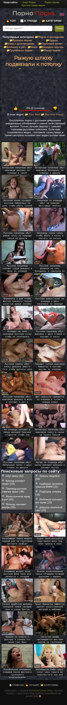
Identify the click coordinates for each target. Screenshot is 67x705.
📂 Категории (51, 20)
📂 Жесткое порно (52, 114)
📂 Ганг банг (32, 114)
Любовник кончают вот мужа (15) (48, 501)
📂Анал (32, 46)
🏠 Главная (16, 685)
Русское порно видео (33, 5)
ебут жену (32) (14, 475)
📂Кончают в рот (15, 46)
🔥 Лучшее (32, 685)
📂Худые (52, 40)
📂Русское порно (20, 40)
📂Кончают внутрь (51, 46)
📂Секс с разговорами (19, 43)
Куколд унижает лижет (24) (13, 482)
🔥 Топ (11, 20)
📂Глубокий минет (50, 43)
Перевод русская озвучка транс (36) (14, 490)
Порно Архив (52, 2)
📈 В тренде (28, 20)
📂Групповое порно (20, 50)
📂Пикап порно (50, 50)
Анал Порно (29, 2)
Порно (33, 13)
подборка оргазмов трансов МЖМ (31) (49, 485)
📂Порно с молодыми (49, 36)
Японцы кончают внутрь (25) (14, 506)
